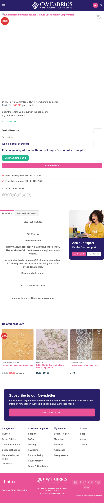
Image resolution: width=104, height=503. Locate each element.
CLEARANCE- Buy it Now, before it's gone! (36, 102)
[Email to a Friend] (19, 195)
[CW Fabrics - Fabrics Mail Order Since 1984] (52, 5)
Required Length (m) (10, 130)
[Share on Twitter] (14, 195)
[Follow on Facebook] (4, 482)
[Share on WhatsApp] (4, 195)
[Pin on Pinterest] (24, 195)
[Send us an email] (13, 482)
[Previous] (2, 354)
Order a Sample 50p (15, 158)
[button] (3, 5)
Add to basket (52, 165)
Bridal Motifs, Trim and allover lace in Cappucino (50, 366)
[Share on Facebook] (9, 195)
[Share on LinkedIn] (29, 195)
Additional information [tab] (27, 213)
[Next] (102, 354)
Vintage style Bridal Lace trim (84, 365)
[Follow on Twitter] (9, 482)
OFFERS (6, 102)
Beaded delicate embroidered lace (17, 365)
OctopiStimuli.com (94, 496)
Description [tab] (7, 213)
